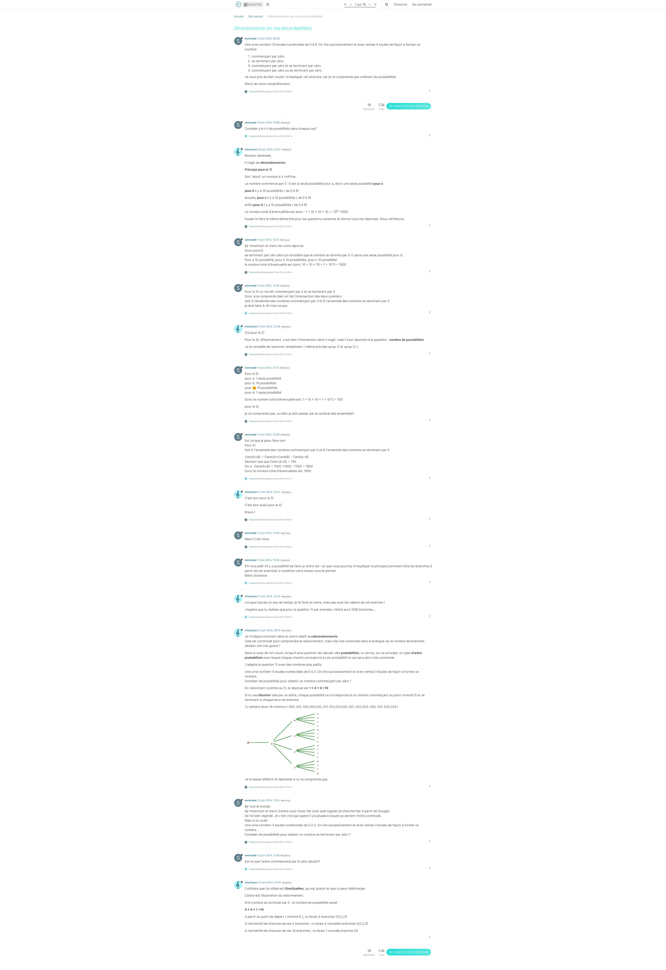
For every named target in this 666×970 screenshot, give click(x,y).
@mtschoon (285, 240)
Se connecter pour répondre (409, 106)
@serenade (286, 123)
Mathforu (254, 4)
